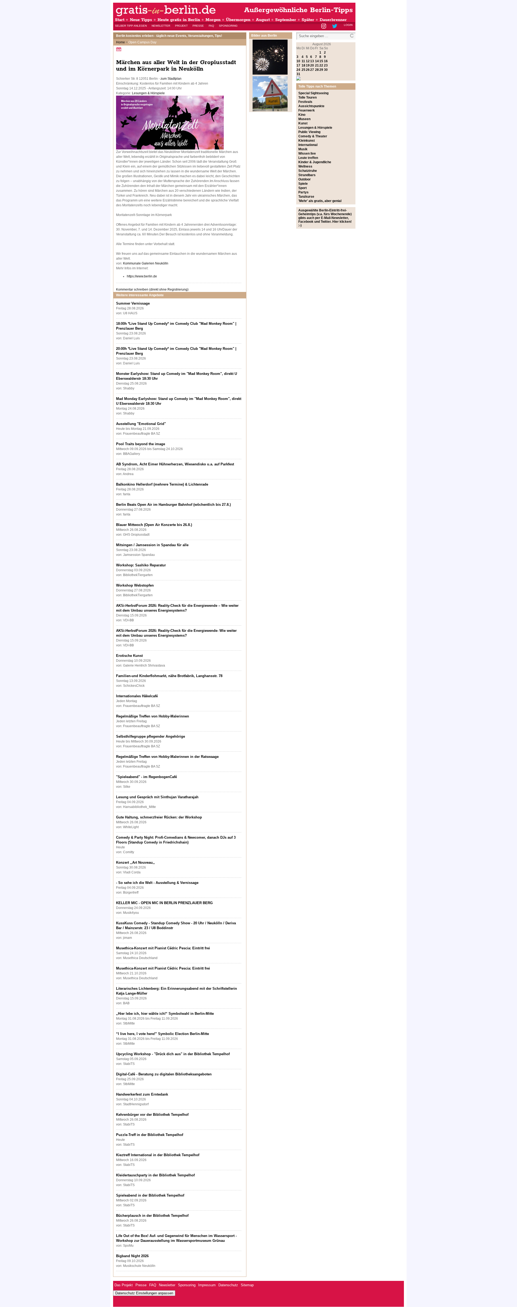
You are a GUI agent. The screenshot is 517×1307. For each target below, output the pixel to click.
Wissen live (307, 153)
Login (348, 24)
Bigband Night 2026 (132, 1256)
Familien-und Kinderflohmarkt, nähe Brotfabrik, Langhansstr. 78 (169, 676)
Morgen (213, 19)
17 (298, 65)
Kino (301, 115)
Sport (302, 188)
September (285, 19)
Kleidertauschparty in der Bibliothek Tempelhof (155, 1175)
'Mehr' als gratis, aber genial (319, 201)
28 (317, 70)
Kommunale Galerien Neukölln (145, 263)
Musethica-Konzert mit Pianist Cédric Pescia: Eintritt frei (163, 948)
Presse (198, 25)
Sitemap (247, 1285)
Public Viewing (309, 132)
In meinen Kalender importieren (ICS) (119, 49)
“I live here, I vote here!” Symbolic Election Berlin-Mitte (162, 1034)
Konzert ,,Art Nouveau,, (135, 862)
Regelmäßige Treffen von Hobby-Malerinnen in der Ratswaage (167, 757)
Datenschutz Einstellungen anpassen (144, 1293)
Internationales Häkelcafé (137, 696)
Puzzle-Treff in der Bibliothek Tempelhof (149, 1135)
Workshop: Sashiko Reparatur (141, 565)
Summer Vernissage (133, 303)
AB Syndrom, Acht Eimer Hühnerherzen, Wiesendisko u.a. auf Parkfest (175, 464)
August (263, 19)
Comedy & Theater (312, 136)
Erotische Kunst (129, 656)
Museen (304, 119)
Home (120, 42)
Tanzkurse (306, 196)
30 (326, 70)
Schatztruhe (307, 171)
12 (308, 61)
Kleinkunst (306, 140)
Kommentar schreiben (152, 289)
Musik (303, 149)
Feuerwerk (306, 110)
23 (326, 65)
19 (308, 65)
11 (303, 61)
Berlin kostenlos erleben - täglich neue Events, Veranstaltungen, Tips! (169, 36)
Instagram (324, 26)
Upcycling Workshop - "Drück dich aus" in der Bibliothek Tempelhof (173, 1054)
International (307, 145)
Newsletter (161, 25)
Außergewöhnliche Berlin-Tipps (298, 10)
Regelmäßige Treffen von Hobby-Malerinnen (152, 716)
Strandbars (307, 175)
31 (298, 74)
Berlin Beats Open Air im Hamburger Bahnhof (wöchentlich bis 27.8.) (173, 505)
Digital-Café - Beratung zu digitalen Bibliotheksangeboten (164, 1074)
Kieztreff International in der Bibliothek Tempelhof (157, 1155)
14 (317, 61)
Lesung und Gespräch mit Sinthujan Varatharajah (157, 797)
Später (308, 19)
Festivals (305, 102)
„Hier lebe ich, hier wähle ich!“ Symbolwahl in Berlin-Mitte (165, 1014)
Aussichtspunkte (311, 106)
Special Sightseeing (313, 93)
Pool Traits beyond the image (140, 444)
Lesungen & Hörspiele (148, 93)
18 (303, 65)
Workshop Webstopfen (135, 585)
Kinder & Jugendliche (314, 162)
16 (326, 61)
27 (312, 70)
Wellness (305, 166)
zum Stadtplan (170, 79)
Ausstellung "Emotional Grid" (141, 424)
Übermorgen (238, 19)
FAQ (211, 25)
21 (317, 65)
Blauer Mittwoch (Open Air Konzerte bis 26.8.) (154, 525)
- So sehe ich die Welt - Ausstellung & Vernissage (157, 883)
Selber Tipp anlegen (131, 25)
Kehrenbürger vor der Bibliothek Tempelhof (152, 1115)
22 (321, 65)
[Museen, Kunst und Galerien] (270, 110)
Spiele (303, 184)
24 (298, 70)
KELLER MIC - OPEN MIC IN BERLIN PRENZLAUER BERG (164, 903)
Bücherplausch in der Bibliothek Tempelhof (152, 1216)
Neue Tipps (141, 19)
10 (298, 61)
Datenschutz (228, 1285)
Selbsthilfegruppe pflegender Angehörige (150, 736)
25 (303, 70)
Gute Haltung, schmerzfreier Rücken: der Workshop (159, 817)
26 (308, 70)
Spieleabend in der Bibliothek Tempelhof (150, 1195)
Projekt (181, 25)
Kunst (303, 123)
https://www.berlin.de (142, 276)
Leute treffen (308, 158)
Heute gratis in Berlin (179, 19)
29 (321, 70)
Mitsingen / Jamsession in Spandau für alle (152, 545)
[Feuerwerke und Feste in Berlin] (270, 73)
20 (312, 65)
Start (119, 19)
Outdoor (304, 179)
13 (312, 61)
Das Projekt (123, 1285)
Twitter (335, 26)
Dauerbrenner (333, 19)
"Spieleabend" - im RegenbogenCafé (146, 777)
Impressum (207, 1285)
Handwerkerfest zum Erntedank (142, 1094)
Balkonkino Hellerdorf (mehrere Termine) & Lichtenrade (162, 484)
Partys (303, 192)
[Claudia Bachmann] (170, 148)
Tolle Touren (307, 97)
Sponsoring (228, 25)
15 (321, 61)
